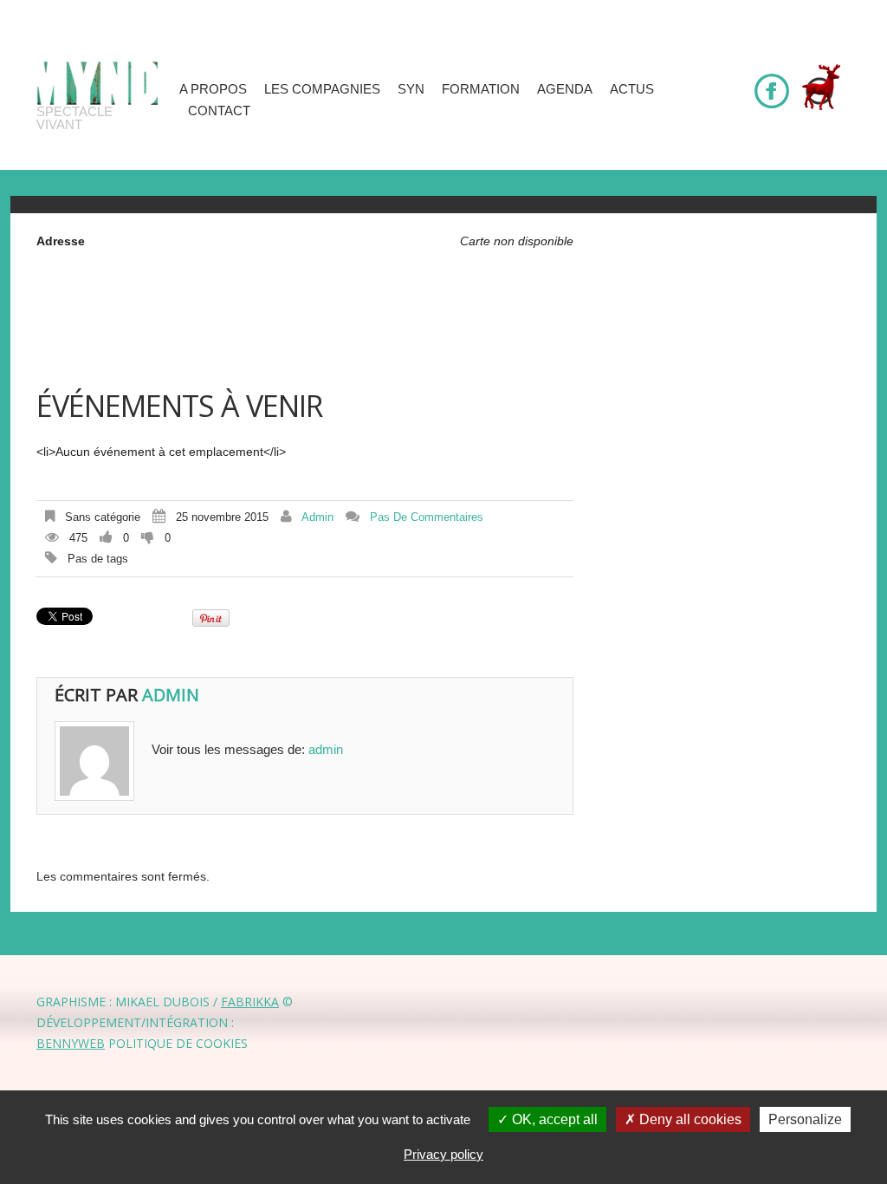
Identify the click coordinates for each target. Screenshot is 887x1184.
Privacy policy (443, 1154)
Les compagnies (322, 88)
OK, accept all (553, 1119)
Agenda (564, 88)
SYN (411, 88)
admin (317, 517)
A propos (213, 88)
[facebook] (771, 83)
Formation (481, 88)
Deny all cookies (688, 1119)
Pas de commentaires (426, 517)
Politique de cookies (178, 1043)
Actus (632, 88)
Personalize (805, 1119)
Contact (219, 110)
